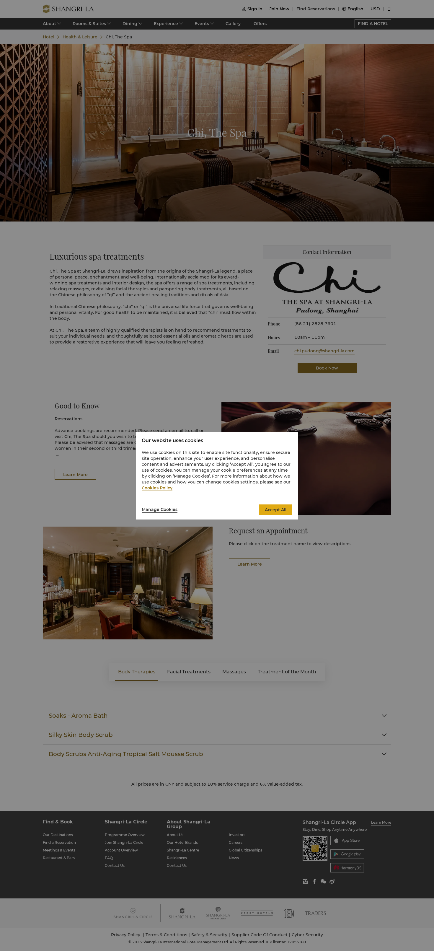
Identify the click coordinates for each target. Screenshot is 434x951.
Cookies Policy (157, 488)
